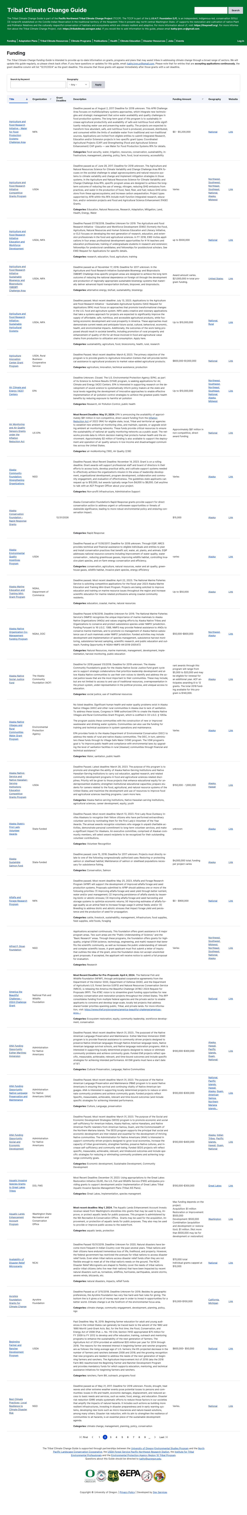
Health (113, 40)
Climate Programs (81, 40)
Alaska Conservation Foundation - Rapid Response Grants (17, 517)
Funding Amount (182, 99)
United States (215, 278)
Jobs (171, 40)
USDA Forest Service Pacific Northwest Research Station (138, 1451)
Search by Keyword (20, 79)
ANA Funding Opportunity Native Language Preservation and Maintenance (18, 1093)
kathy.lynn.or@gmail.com (140, 63)
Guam (211, 1056)
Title (18, 100)
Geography (72, 79)
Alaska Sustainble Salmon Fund (16, 862)
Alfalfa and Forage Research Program (18, 901)
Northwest (214, 179)
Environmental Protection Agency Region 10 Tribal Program (143, 1455)
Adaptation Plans (28, 40)
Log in (240, 40)
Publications (100, 40)
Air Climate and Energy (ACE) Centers (17, 391)
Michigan (213, 1303)
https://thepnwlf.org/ (206, 25)
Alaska (212, 196)
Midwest (213, 199)
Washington (214, 1219)
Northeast (213, 185)
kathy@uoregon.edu (150, 1458)
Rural (211, 324)
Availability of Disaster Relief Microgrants (17, 1263)
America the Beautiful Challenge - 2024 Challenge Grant (17, 998)
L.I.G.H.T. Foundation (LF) (163, 18)
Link (231, 131)
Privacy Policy (127, 1492)
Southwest (214, 182)
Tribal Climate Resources (54, 40)
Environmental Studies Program (171, 1448)
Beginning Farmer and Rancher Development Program (16, 1348)
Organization (39, 99)
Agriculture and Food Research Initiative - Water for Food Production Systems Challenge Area (18, 132)
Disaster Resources (154, 40)
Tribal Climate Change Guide (47, 9)
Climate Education (130, 40)
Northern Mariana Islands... (213, 1105)
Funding (11, 40)
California (213, 1299)
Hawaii (212, 786)
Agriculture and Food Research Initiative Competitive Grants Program (17, 189)
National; (213, 1059)
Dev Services (160, 1492)
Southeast (213, 189)
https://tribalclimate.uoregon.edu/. (82, 28)
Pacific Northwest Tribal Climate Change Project (85, 18)
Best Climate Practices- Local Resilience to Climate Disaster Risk (18, 1406)
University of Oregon (142, 1448)
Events (180, 40)
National (212, 131)
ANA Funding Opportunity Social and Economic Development (16, 1142)
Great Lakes (214, 1185)
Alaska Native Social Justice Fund (16, 679)
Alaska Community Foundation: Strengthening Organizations (16, 476)
